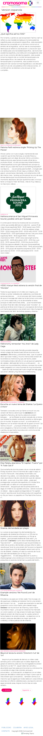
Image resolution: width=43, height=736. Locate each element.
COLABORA (17, 727)
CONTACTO (6, 731)
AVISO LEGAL (28, 727)
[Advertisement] (21, 94)
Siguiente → (26, 690)
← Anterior (6, 690)
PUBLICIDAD (6, 727)
